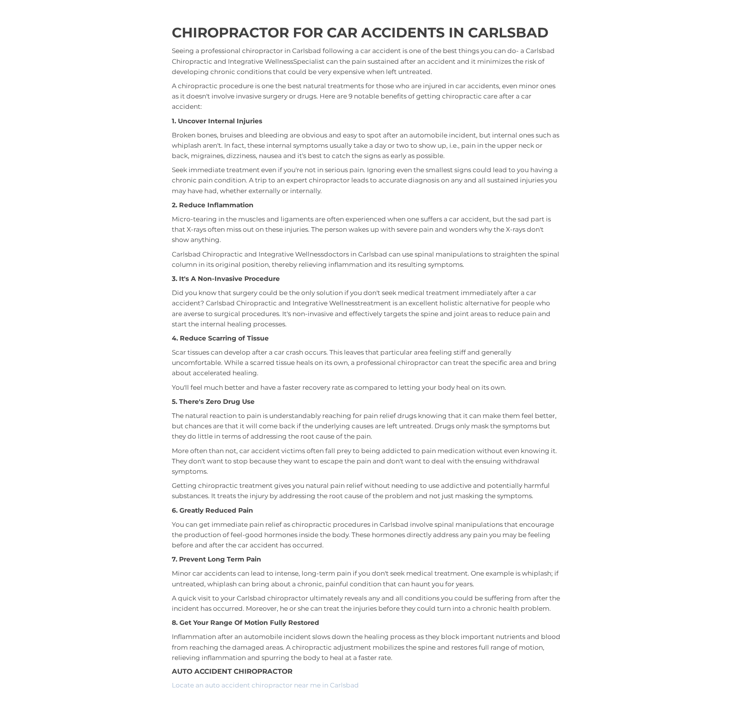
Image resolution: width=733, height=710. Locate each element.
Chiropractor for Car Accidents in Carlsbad (360, 32)
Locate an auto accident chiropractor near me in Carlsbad (265, 685)
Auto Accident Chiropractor (232, 671)
